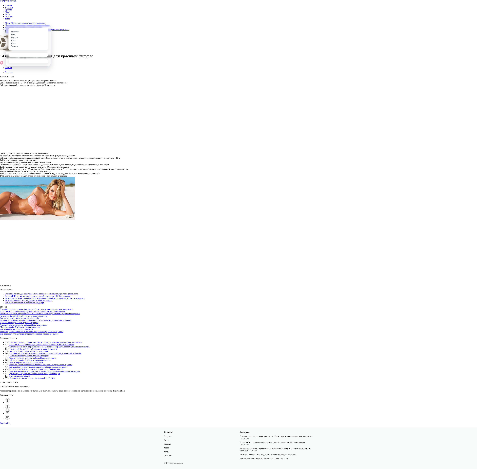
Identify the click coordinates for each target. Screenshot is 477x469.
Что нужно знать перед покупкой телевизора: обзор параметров (36, 369)
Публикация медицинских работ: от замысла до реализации (34, 374)
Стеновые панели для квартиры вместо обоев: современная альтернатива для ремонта (41, 294)
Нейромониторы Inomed (19, 376)
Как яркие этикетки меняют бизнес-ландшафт (24, 303)
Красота (8, 10)
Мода (7, 12)
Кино (7, 14)
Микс (7, 19)
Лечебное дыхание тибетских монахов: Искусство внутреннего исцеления (31, 332)
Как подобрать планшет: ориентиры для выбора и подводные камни (29, 334)
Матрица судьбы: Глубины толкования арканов (20, 327)
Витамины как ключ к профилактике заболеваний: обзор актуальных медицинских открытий (45, 298)
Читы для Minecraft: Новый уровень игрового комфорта (28, 300)
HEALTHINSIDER (8, 1)
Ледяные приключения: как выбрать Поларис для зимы (23, 325)
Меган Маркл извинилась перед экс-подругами (25, 23)
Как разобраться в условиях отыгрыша (16, 329)
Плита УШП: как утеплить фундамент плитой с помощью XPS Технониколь (37, 296)
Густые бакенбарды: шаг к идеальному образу (19, 323)
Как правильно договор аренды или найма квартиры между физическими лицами (45, 371)
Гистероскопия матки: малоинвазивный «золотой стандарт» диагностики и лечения (35, 320)
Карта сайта (5, 423)
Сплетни (8, 16)
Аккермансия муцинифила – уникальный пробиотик (32, 378)
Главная (8, 5)
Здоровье (9, 7)
